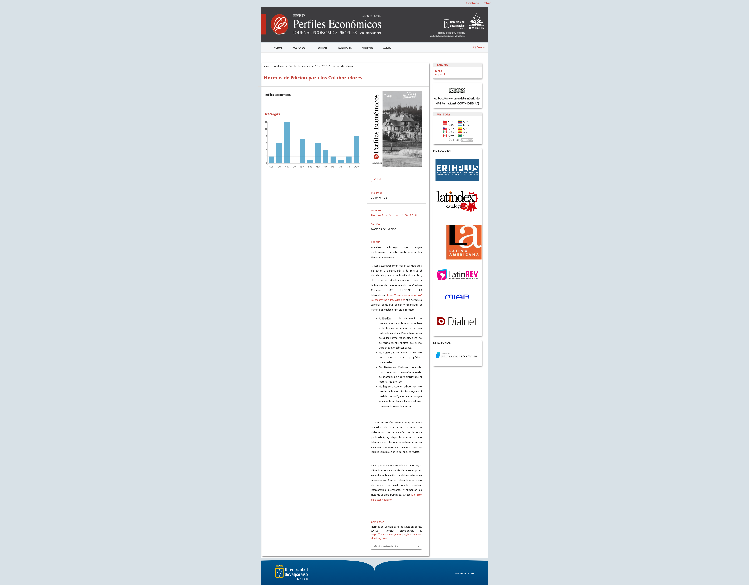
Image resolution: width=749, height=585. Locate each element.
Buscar (480, 47)
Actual (278, 47)
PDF (379, 179)
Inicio (267, 66)
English (439, 70)
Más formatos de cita (386, 546)
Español (440, 74)
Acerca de (299, 47)
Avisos (387, 47)
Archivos (367, 47)
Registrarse (344, 47)
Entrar (322, 47)
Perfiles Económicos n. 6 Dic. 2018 (308, 66)
